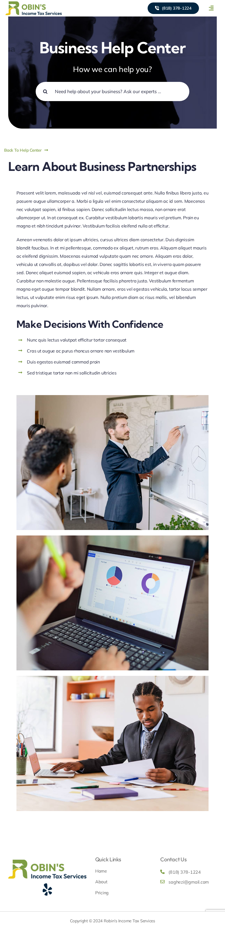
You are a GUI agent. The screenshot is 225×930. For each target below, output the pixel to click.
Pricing (102, 892)
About (101, 881)
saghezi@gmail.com (188, 882)
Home (101, 871)
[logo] (33, 4)
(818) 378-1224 (184, 872)
